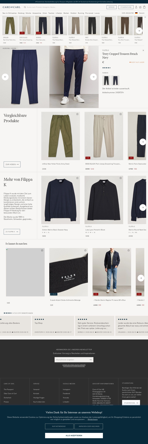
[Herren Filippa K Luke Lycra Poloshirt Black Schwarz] (104, 200)
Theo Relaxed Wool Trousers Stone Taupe (74, 40)
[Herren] (25, 272)
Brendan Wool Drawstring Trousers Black (92, 40)
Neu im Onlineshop (10, 13)
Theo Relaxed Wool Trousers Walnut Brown (108, 40)
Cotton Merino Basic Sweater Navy (55, 230)
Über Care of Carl (10, 393)
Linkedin (66, 402)
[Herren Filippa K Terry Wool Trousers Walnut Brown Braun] (125, 25)
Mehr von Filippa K (18, 182)
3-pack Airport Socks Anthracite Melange (65, 300)
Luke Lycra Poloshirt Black (95, 230)
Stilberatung (125, 7)
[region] (74, 326)
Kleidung (21, 13)
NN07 (86, 37)
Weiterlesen (93, 419)
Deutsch (141, 13)
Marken (66, 13)
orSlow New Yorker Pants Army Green (55, 164)
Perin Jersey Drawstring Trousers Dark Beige (26, 40)
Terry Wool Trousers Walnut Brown (123, 40)
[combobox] (141, 13)
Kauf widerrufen (39, 402)
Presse (6, 402)
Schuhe (28, 13)
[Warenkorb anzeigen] (144, 7)
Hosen (13, 48)
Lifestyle (59, 13)
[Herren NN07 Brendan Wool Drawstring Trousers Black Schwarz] (92, 25)
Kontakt (36, 393)
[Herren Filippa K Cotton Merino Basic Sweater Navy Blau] (60, 200)
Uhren (45, 13)
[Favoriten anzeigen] (140, 7)
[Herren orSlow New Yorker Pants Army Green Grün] (10, 25)
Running (81, 13)
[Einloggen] (136, 7)
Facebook (66, 393)
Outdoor (74, 13)
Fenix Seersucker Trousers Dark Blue (41, 40)
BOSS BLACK (23, 37)
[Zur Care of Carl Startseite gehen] (11, 7)
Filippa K (55, 37)
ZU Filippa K (10, 232)
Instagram (66, 389)
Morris (38, 37)
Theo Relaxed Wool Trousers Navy (57, 40)
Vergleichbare (15, 118)
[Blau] (115, 80)
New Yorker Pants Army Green (9, 40)
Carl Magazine (128, 13)
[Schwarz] (106, 80)
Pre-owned (89, 13)
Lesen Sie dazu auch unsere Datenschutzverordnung (74, 365)
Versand (36, 389)
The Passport (9, 389)
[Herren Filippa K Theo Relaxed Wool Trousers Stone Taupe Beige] (75, 25)
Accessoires (36, 13)
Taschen (51, 13)
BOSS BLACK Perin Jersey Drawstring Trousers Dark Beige (102, 164)
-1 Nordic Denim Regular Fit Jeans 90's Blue (109, 300)
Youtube (66, 398)
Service (112, 7)
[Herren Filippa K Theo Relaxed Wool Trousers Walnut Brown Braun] (108, 25)
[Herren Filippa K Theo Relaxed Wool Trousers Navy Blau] (59, 25)
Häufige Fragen (38, 398)
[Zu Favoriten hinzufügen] (76, 114)
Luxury (97, 13)
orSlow (5, 37)
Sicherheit (7, 398)
